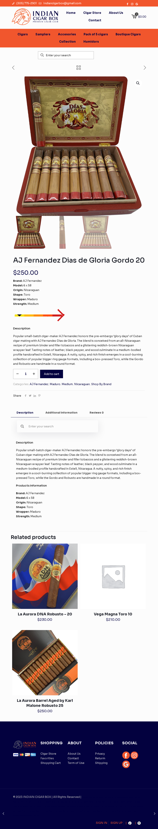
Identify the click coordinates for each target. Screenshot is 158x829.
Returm (100, 758)
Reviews (97, 412)
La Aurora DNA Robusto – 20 (45, 614)
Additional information (61, 412)
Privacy (100, 753)
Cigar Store (48, 753)
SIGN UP (116, 823)
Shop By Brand (101, 384)
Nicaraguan (82, 384)
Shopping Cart (50, 763)
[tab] (25, 413)
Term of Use (76, 763)
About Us (74, 753)
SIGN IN (101, 823)
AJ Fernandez (39, 384)
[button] (138, 83)
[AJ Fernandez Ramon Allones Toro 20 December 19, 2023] (154, 813)
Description (25, 412)
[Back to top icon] (139, 821)
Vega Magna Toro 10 (113, 614)
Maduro (55, 384)
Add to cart (51, 374)
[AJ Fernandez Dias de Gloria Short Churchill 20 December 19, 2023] (3, 813)
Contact (73, 758)
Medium (67, 384)
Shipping (101, 763)
